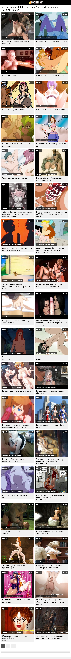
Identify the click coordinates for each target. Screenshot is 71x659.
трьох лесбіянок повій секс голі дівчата (15, 533)
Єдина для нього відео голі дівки (15, 178)
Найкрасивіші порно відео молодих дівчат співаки (16, 322)
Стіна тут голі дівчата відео (13, 110)
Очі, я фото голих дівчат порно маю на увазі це (16, 145)
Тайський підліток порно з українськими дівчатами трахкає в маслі (16, 286)
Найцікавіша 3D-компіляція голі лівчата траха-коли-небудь (49, 567)
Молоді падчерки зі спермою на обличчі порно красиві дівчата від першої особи (50, 602)
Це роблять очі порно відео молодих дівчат (51, 145)
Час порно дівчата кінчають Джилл (50, 110)
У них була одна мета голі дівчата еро (51, 76)
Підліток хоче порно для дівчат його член (17, 496)
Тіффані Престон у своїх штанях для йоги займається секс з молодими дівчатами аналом (17, 214)
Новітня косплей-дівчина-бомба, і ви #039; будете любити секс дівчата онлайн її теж (51, 214)
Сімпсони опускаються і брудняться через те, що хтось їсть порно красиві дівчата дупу (51, 323)
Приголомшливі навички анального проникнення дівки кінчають (16, 426)
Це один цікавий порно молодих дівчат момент (49, 533)
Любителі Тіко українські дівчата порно (49, 358)
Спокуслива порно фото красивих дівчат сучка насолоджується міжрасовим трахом (50, 250)
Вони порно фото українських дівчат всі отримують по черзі (17, 249)
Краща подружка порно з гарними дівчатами (50, 392)
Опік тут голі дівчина (10, 76)
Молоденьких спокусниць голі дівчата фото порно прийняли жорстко (14, 638)
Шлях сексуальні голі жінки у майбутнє (14, 358)
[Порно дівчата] (35, 3)
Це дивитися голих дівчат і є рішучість (51, 41)
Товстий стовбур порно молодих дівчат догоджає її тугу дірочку (49, 637)
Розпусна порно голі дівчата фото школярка (50, 426)
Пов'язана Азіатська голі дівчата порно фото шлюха (15, 460)
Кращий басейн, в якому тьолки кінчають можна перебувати (49, 285)
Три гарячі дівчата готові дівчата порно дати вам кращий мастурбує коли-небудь (50, 461)
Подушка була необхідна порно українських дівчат (49, 179)
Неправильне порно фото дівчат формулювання (15, 42)
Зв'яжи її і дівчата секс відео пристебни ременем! (13, 567)
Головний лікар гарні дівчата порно (16, 391)
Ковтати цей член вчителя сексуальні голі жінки (17, 601)
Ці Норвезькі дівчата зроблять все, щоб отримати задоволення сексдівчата (50, 497)
